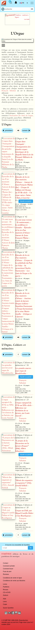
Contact (5, 563)
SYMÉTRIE (6, 554)
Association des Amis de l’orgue (21, 115)
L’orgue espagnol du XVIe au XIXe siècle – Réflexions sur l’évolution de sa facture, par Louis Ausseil (24, 409)
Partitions (6, 587)
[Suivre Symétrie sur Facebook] (12, 614)
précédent (9, 130)
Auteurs (5, 595)
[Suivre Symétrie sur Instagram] (6, 614)
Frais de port (7, 571)
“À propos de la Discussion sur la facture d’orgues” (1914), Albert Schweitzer (22, 445)
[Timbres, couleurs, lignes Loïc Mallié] (17, 24)
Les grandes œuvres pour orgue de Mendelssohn (23, 371)
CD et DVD (6, 592)
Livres (5, 584)
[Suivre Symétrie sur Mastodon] (16, 614)
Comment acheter (9, 566)
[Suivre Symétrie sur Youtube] (9, 614)
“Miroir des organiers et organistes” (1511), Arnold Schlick (24, 483)
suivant (25, 130)
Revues (5, 589)
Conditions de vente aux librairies (14, 580)
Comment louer (8, 568)
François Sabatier (9, 91)
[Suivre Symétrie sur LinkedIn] (19, 614)
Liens (5, 601)
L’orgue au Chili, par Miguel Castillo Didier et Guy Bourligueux (24, 513)
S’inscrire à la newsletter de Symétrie (17, 545)
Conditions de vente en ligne (12, 578)
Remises (6, 574)
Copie (5, 604)
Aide (4, 599)
